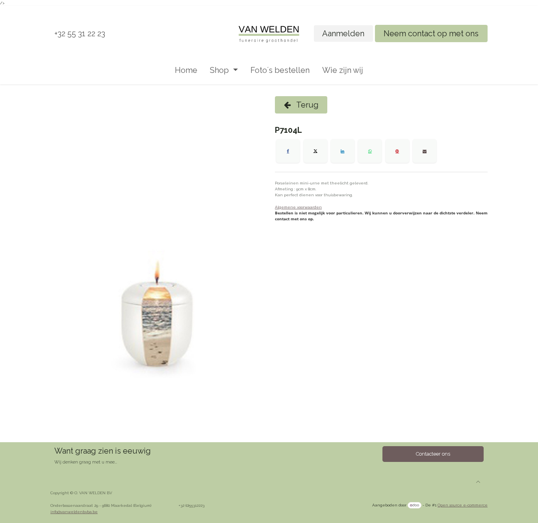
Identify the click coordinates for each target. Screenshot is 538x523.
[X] (315, 151)
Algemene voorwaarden (298, 207)
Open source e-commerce (463, 505)
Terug (307, 105)
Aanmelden (343, 33)
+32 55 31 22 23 (79, 33)
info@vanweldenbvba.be (74, 512)
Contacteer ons (433, 454)
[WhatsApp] (370, 151)
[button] (478, 481)
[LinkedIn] (342, 151)
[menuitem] (186, 70)
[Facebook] (288, 151)
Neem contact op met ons (431, 33)
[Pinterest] (397, 151)
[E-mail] (424, 151)
